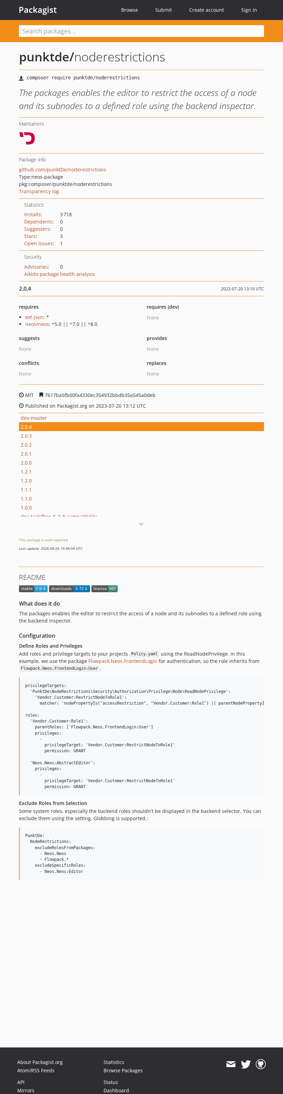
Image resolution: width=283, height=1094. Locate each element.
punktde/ (46, 56)
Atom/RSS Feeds (36, 1070)
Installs (32, 214)
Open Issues (38, 243)
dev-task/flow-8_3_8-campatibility (59, 516)
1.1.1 (26, 489)
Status (111, 1082)
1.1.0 (26, 498)
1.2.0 (26, 480)
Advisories (36, 266)
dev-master (34, 418)
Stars (30, 236)
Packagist (38, 9)
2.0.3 (26, 435)
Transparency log (39, 191)
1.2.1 (26, 471)
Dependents (38, 221)
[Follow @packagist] (246, 1064)
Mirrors (26, 1090)
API (21, 1082)
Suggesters (37, 229)
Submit (163, 10)
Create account (206, 10)
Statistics (114, 1062)
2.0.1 (26, 453)
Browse (129, 10)
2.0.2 (26, 444)
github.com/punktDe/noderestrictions (62, 169)
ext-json (34, 317)
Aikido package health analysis (59, 274)
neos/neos (37, 324)
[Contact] (231, 1064)
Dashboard (116, 1090)
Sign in (249, 10)
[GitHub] (261, 1064)
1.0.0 (26, 507)
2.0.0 (26, 462)
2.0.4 (26, 427)
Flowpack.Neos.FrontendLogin (122, 661)
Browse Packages (123, 1070)
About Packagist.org (40, 1062)
